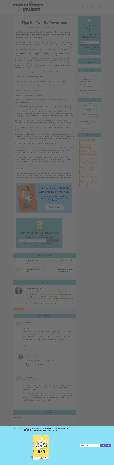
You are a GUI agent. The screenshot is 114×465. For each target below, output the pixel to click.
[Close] (110, 427)
